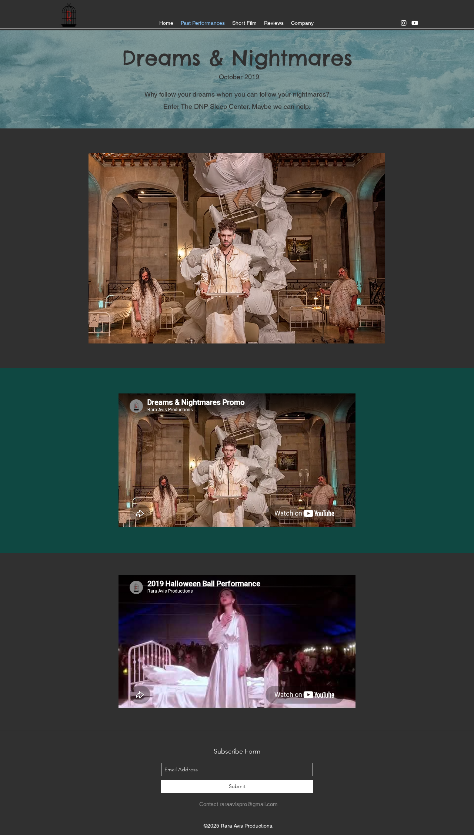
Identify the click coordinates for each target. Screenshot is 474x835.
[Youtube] (414, 23)
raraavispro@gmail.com (249, 804)
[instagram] (403, 23)
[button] (237, 248)
